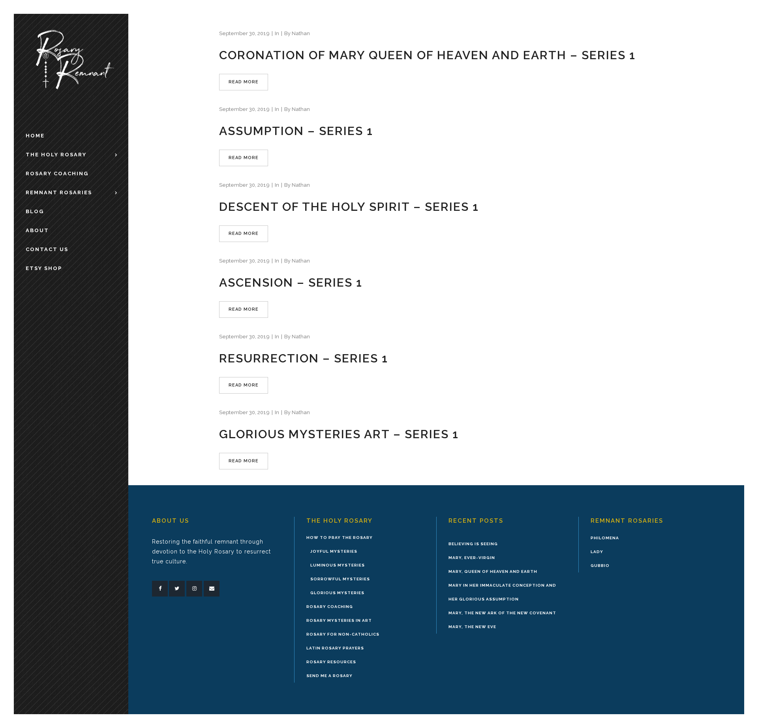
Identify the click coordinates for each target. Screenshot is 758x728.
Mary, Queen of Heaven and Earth (492, 571)
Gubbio (600, 565)
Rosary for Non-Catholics (342, 634)
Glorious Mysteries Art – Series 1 (339, 434)
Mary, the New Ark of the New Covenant (502, 613)
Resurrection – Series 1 (303, 358)
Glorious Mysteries (337, 593)
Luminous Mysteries (337, 565)
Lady (597, 552)
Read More (244, 81)
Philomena (605, 538)
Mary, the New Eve (472, 627)
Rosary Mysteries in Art (339, 620)
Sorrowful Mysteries (340, 579)
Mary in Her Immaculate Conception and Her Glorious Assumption (502, 592)
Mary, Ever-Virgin (471, 557)
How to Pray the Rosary (339, 537)
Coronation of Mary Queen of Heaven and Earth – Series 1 (427, 55)
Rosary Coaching (329, 606)
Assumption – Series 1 (296, 131)
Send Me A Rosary (329, 676)
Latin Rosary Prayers (335, 648)
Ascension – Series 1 (290, 282)
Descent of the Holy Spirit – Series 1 (349, 207)
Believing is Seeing (473, 544)
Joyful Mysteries (333, 551)
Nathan (301, 33)
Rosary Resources (331, 662)
